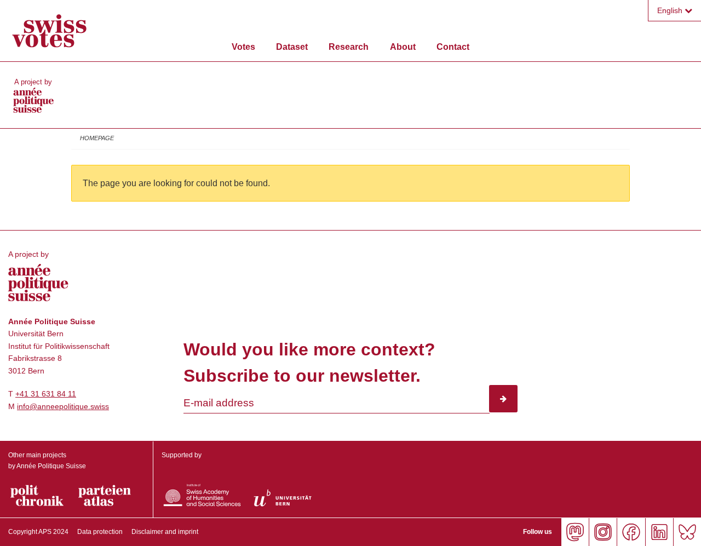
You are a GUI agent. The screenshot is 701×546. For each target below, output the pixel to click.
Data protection (100, 532)
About (403, 46)
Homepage (97, 138)
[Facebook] (631, 532)
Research (349, 46)
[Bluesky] (687, 532)
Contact (452, 46)
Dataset (292, 46)
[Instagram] (603, 532)
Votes (243, 46)
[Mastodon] (575, 532)
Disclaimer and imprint (164, 532)
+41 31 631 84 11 (45, 393)
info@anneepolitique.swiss (63, 406)
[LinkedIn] (659, 532)
